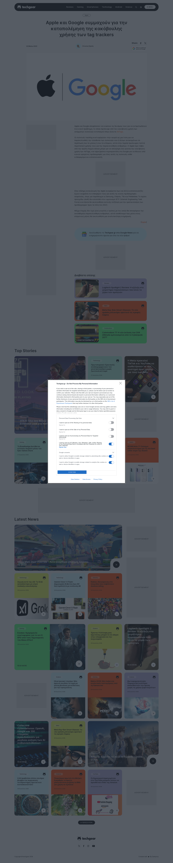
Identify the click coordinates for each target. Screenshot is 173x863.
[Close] (121, 384)
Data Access (86, 479)
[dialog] (86, 431)
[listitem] (86, 418)
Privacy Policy (98, 479)
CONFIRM (72, 472)
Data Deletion (75, 479)
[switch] (111, 422)
